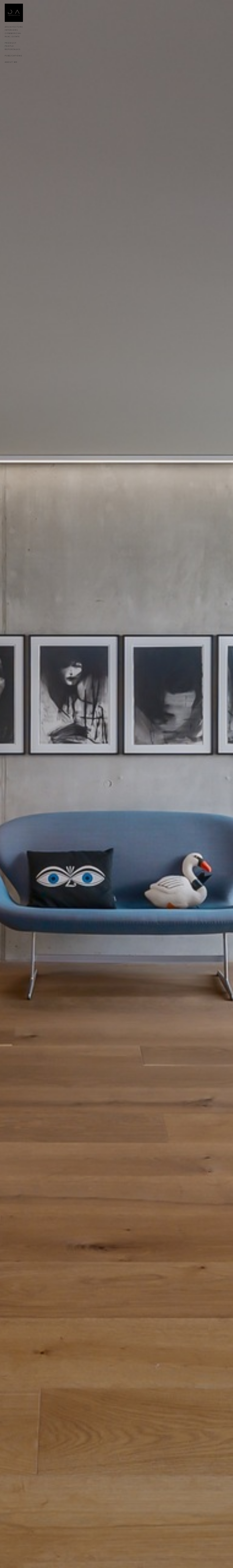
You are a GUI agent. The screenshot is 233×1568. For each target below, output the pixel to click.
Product (10, 43)
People (9, 46)
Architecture (14, 27)
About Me (11, 62)
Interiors (11, 30)
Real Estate (12, 36)
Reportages (12, 49)
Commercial (13, 33)
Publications (13, 55)
